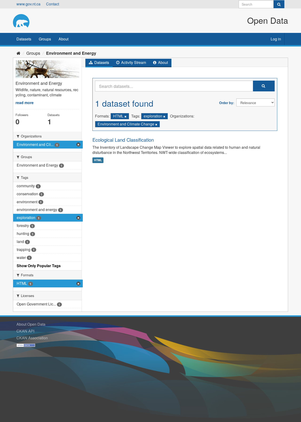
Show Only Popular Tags (39, 265)
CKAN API (25, 331)
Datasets (23, 39)
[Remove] (125, 116)
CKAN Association (32, 337)
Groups (45, 39)
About (63, 39)
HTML (98, 160)
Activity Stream (133, 62)
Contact (52, 4)
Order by (226, 102)
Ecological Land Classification (123, 139)
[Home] (18, 53)
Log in (276, 39)
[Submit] (278, 4)
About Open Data (30, 324)
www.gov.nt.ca (28, 4)
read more (25, 102)
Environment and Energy (71, 53)
